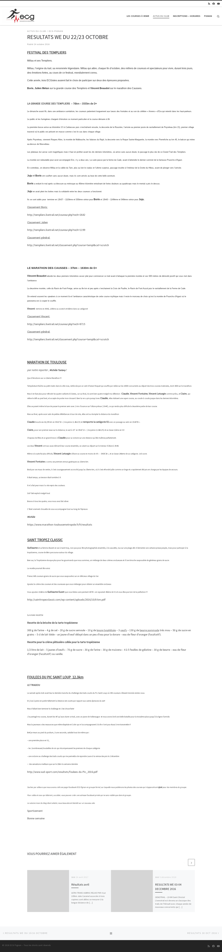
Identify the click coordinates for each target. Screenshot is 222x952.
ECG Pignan (15, 945)
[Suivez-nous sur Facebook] (213, 3)
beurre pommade (149, 630)
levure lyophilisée (106, 630)
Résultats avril (80, 884)
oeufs (123, 630)
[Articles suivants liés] (191, 862)
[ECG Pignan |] (18, 15)
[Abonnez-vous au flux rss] (209, 3)
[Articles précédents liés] (184, 862)
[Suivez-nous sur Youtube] (218, 3)
